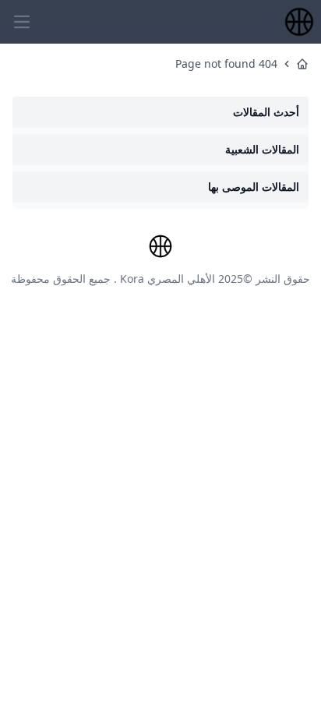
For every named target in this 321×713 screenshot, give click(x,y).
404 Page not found (226, 63)
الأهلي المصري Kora (167, 278)
